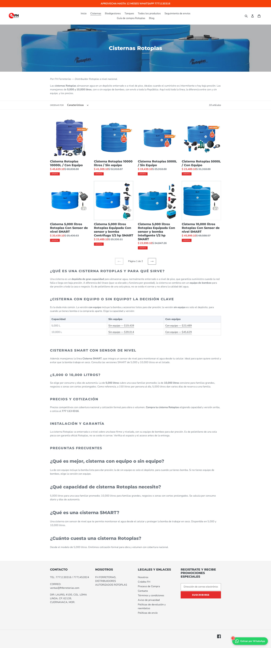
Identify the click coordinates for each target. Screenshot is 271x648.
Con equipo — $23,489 (178, 325)
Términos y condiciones (151, 595)
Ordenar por (57, 105)
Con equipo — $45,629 (178, 332)
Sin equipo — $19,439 (121, 325)
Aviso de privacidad (149, 600)
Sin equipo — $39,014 (121, 332)
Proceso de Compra (149, 586)
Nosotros (143, 577)
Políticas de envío (148, 613)
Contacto (143, 591)
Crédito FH (144, 582)
